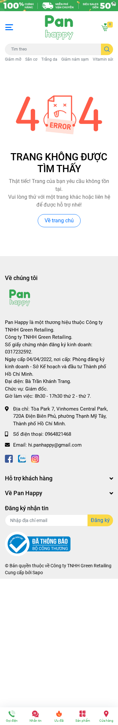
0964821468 (58, 434)
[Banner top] (59, 5)
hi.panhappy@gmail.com (55, 445)
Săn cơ (31, 59)
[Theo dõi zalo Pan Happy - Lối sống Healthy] (22, 458)
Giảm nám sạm (75, 59)
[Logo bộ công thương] (37, 543)
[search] (107, 49)
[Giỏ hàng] (105, 27)
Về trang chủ (59, 220)
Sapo (37, 572)
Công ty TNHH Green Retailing (80, 565)
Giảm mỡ (13, 59)
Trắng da (49, 59)
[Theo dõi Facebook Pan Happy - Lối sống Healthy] (9, 458)
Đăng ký (100, 520)
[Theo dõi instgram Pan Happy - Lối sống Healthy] (35, 458)
